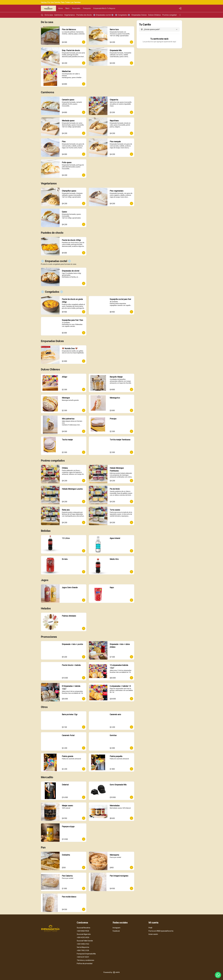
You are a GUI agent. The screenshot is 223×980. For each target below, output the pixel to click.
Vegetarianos (69, 15)
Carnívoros (58, 15)
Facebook (116, 931)
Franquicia (87, 8)
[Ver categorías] (180, 15)
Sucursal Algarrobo (84, 934)
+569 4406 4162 (83, 944)
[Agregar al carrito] (83, 42)
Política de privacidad (84, 963)
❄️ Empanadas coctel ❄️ (103, 15)
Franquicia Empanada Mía (86, 954)
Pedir (150, 928)
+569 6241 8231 (83, 957)
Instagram (116, 928)
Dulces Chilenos (154, 15)
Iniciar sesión (153, 934)
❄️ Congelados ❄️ (122, 15)
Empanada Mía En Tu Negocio (104, 8)
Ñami (67, 8)
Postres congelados (170, 15)
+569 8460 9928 (83, 931)
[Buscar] (42, 15)
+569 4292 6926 (83, 937)
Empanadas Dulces (139, 15)
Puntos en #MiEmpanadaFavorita (161, 931)
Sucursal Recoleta (83, 928)
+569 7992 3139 (83, 950)
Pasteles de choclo (84, 15)
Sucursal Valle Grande (85, 941)
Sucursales (76, 8)
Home (60, 8)
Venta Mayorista (83, 947)
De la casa (49, 15)
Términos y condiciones (85, 960)
